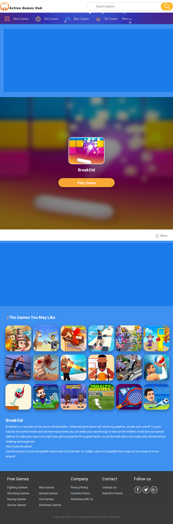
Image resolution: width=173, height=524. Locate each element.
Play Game (86, 183)
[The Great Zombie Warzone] (129, 338)
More (126, 18)
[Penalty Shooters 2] (101, 397)
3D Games (110, 18)
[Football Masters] (46, 397)
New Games (20, 18)
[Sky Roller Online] (101, 338)
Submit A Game (112, 493)
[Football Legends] (156, 397)
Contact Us (109, 487)
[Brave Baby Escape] (18, 338)
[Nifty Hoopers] (101, 368)
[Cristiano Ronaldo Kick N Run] (129, 368)
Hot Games (50, 18)
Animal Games (48, 493)
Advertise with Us (82, 499)
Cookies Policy (80, 493)
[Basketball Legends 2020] (73, 397)
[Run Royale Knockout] (156, 338)
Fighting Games (17, 487)
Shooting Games (18, 493)
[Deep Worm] (46, 368)
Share (163, 235)
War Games (46, 487)
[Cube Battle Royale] (73, 368)
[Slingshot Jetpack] (73, 338)
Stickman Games (50, 505)
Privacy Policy (79, 487)
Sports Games (16, 505)
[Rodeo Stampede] (46, 338)
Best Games (81, 18)
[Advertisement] (86, 274)
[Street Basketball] (156, 368)
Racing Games (16, 499)
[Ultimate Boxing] (18, 368)
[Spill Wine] (18, 397)
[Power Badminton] (129, 397)
